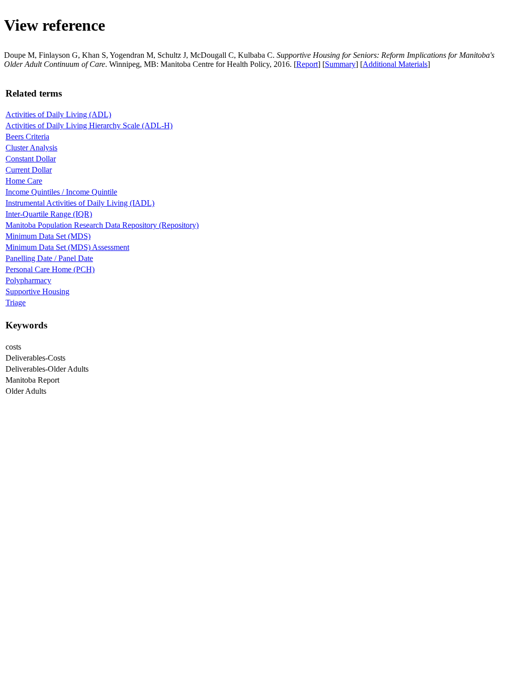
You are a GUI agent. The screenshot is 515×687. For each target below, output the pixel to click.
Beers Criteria (27, 136)
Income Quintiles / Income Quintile (61, 192)
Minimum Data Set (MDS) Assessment (67, 247)
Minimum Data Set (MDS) (48, 236)
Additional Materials (395, 64)
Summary (340, 64)
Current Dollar (29, 169)
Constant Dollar (31, 158)
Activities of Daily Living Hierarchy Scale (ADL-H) (89, 125)
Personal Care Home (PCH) (50, 269)
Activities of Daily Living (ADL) (58, 114)
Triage (16, 302)
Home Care (24, 181)
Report (307, 64)
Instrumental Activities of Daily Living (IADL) (80, 203)
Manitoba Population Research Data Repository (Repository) (102, 225)
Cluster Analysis (31, 147)
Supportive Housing (37, 291)
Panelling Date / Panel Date (49, 258)
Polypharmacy (28, 280)
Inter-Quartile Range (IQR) (49, 214)
